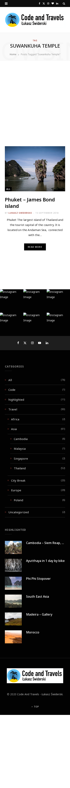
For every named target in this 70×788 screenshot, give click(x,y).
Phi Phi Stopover (38, 578)
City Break (18, 480)
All (8, 189)
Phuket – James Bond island (30, 202)
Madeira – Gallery (39, 614)
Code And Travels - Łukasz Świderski (40, 694)
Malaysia (20, 448)
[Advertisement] (35, 110)
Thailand (20, 468)
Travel (12, 409)
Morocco (32, 632)
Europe (16, 490)
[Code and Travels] (35, 20)
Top (36, 706)
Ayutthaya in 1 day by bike (45, 561)
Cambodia (21, 439)
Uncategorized (18, 512)
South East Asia (37, 596)
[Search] (64, 3)
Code (11, 390)
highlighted (16, 399)
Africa (15, 419)
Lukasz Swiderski (20, 212)
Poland (18, 500)
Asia (14, 429)
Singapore (21, 458)
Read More (35, 247)
